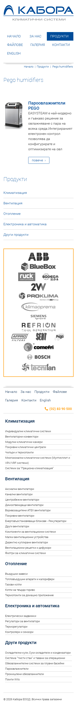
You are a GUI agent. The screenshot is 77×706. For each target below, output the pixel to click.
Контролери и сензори (19, 632)
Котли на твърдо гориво (20, 589)
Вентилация (12, 203)
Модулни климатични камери (24, 442)
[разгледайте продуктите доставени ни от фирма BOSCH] (38, 358)
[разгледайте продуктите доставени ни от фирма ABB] (38, 257)
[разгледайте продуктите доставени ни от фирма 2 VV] (38, 288)
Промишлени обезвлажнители (24, 674)
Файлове (15, 45)
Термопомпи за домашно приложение (29, 595)
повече (37, 160)
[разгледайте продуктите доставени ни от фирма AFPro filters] (20, 338)
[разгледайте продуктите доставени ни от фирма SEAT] (41, 338)
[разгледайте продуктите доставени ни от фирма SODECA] (50, 278)
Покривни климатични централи (25, 447)
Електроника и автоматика (25, 224)
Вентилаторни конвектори (21, 436)
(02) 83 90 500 (60, 409)
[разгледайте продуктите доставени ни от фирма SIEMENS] (38, 318)
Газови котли (13, 584)
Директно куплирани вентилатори (26, 542)
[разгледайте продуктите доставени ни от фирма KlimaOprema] (38, 308)
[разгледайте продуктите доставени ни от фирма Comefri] (38, 348)
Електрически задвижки (20, 616)
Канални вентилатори (19, 494)
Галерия (37, 45)
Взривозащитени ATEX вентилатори (27, 510)
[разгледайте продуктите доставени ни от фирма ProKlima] (38, 298)
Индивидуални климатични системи (28, 431)
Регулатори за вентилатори (22, 621)
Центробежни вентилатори (22, 499)
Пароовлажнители (16, 668)
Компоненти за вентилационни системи (30, 531)
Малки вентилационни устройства (26, 537)
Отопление (12, 214)
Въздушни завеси (16, 573)
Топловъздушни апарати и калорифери (29, 579)
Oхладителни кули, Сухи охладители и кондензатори (38, 652)
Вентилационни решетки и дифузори (28, 547)
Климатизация (15, 193)
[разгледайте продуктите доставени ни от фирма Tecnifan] (38, 368)
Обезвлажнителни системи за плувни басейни (34, 663)
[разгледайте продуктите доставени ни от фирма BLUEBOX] (38, 267)
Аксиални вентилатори (19, 489)
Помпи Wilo (12, 679)
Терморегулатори (16, 626)
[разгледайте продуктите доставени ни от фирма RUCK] (26, 278)
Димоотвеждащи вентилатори (24, 505)
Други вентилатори (17, 526)
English (14, 53)
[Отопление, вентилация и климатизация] (38, 18)
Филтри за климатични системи (25, 553)
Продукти (59, 36)
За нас (35, 36)
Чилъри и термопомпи (19, 452)
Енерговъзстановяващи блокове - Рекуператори (35, 521)
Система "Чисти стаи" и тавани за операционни (35, 658)
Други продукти (15, 235)
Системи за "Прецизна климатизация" (29, 468)
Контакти (61, 45)
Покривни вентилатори (19, 515)
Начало (14, 36)
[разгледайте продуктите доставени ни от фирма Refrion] (38, 328)
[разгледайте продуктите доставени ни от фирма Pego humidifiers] (60, 338)
